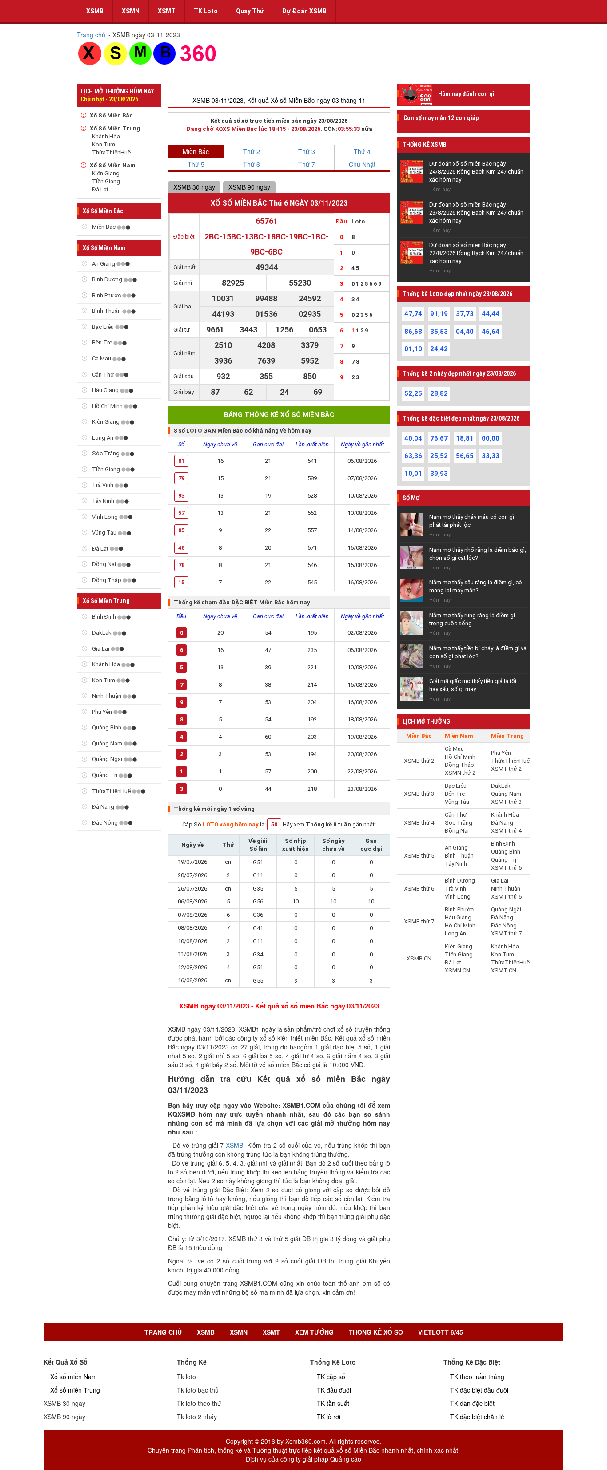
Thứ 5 (196, 164)
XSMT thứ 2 (506, 768)
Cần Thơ (103, 374)
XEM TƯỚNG (314, 1332)
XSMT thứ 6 (506, 896)
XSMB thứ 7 (419, 921)
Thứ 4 (362, 151)
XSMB (95, 11)
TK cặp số (331, 1376)
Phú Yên (102, 712)
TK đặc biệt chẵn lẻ (477, 1416)
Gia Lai (101, 648)
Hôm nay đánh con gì (466, 93)
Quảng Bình (107, 727)
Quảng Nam (107, 743)
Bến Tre (102, 342)
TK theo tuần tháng (477, 1376)
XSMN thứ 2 (460, 772)
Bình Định (104, 616)
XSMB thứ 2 (419, 760)
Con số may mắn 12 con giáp (441, 117)
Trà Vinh (103, 485)
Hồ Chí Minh (107, 406)
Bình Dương (107, 279)
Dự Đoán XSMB (304, 11)
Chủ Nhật (362, 164)
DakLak (102, 632)
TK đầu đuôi (334, 1389)
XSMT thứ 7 (506, 933)
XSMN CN (457, 970)
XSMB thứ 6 (419, 888)
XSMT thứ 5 (506, 867)
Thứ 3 (306, 151)
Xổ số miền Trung (75, 1389)
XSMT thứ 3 (506, 801)
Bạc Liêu (103, 327)
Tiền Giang (106, 181)
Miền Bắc (104, 226)
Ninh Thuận (107, 695)
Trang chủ (163, 1332)
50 (274, 824)
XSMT (167, 11)
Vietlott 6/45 (440, 1332)
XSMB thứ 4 (419, 822)
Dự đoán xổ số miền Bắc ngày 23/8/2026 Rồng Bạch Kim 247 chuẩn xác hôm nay (476, 212)
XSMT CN (503, 970)
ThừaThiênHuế (111, 152)
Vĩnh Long (105, 517)
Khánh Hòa (106, 136)
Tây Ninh (103, 501)
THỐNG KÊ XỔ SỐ (376, 1332)
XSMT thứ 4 (506, 830)
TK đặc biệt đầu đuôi (479, 1389)
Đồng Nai (104, 564)
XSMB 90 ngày (249, 186)
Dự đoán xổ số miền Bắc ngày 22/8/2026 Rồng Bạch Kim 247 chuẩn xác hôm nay (476, 253)
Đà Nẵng (103, 806)
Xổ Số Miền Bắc (111, 115)
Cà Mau (101, 358)
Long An (103, 437)
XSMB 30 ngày (194, 186)
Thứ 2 (251, 151)
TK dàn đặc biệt (472, 1403)
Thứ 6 (251, 164)
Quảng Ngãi (107, 759)
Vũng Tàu (104, 532)
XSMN (131, 11)
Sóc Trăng (106, 453)
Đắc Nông (105, 822)
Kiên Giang (106, 173)
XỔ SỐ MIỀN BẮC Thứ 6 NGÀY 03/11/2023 (279, 203)
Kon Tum (103, 144)
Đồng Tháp (107, 580)
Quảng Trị (105, 775)
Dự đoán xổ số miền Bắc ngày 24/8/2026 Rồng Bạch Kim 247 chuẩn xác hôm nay (476, 171)
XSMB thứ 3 (419, 793)
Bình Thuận (106, 311)
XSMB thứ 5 (419, 855)
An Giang (103, 263)
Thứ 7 (306, 164)
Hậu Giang (105, 390)
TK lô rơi (328, 1416)
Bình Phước (106, 295)
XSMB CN (419, 958)
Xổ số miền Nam (73, 1376)
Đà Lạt (100, 189)
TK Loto (206, 11)
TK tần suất (333, 1403)
